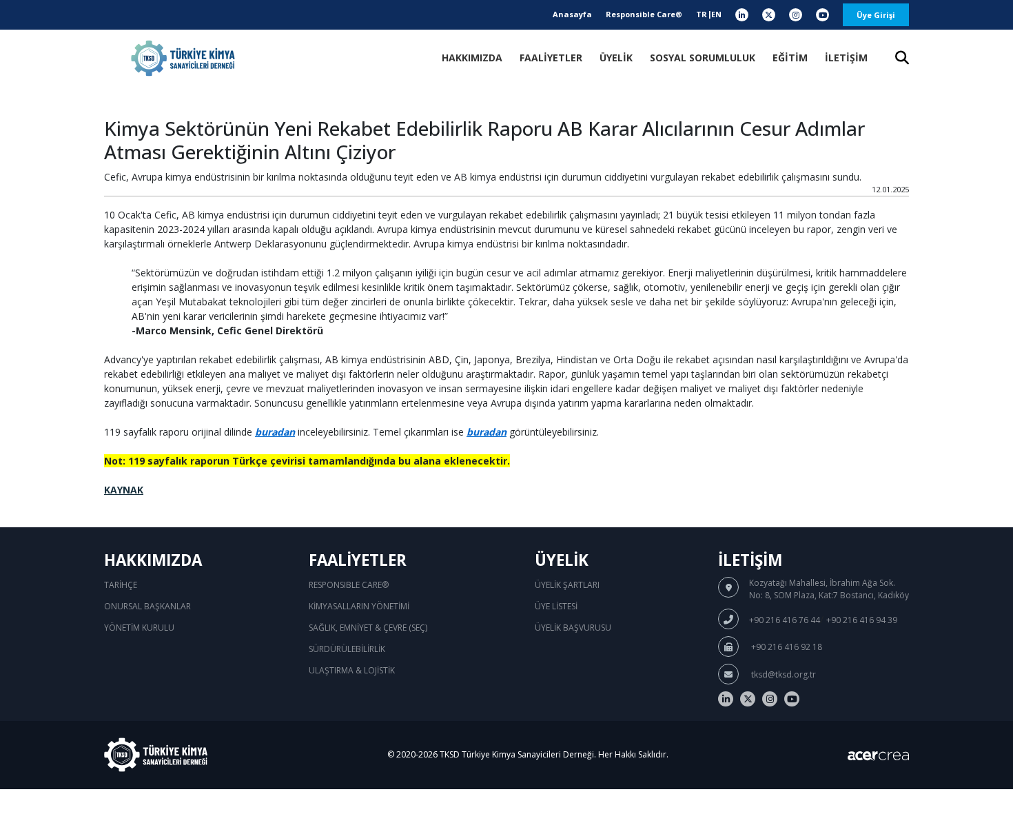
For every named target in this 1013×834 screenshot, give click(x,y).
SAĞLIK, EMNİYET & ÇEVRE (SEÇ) (368, 627)
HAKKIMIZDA (472, 57)
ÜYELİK (616, 57)
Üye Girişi (876, 15)
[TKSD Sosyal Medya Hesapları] (741, 14)
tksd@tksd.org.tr (782, 674)
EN (716, 14)
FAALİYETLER (551, 57)
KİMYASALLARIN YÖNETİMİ (359, 606)
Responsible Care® (644, 14)
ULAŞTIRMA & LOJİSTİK (352, 670)
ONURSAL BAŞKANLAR (147, 606)
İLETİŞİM (846, 57)
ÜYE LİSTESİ (556, 606)
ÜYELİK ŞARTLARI (567, 585)
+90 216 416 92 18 (785, 647)
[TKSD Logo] (183, 58)
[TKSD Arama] (902, 58)
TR (701, 14)
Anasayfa (572, 14)
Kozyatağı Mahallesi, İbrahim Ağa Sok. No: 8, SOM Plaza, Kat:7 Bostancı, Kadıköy (829, 589)
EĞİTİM (790, 57)
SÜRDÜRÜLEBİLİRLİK (347, 649)
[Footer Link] (725, 698)
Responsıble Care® (349, 585)
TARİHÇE (120, 585)
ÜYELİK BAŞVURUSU (573, 627)
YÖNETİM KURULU (139, 627)
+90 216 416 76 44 (784, 620)
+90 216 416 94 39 (861, 620)
